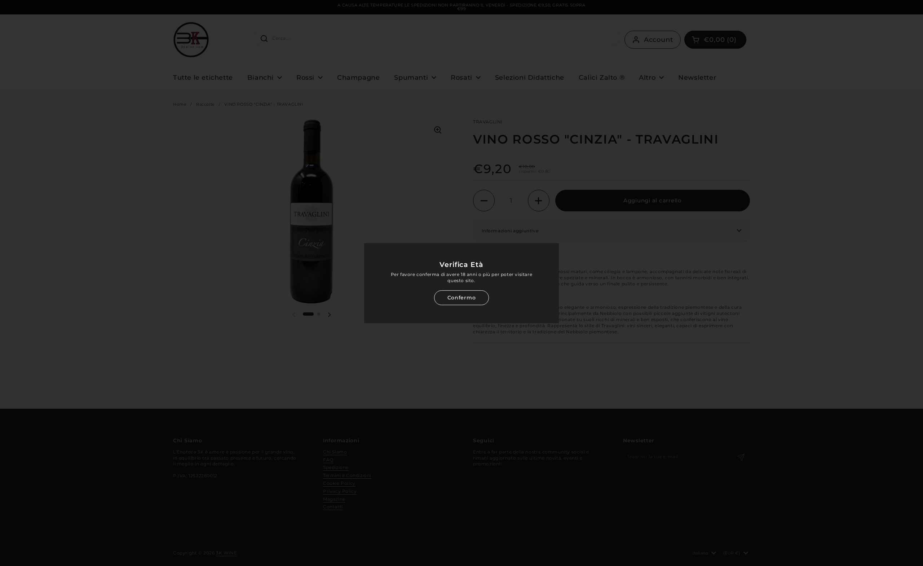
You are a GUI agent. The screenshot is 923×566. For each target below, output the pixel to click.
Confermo (461, 297)
